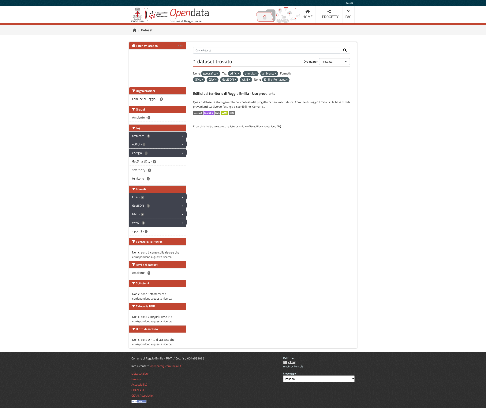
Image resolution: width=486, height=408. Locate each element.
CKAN (289, 362)
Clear (180, 45)
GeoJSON (208, 113)
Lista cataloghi (140, 373)
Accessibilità (139, 384)
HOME (308, 16)
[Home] (135, 30)
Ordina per (311, 61)
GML (217, 113)
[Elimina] (218, 73)
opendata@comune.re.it (165, 366)
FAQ (348, 16)
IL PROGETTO (329, 16)
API (249, 126)
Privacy (136, 379)
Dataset (147, 30)
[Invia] (345, 50)
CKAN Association (142, 395)
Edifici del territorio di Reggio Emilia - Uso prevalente (234, 93)
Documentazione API (268, 126)
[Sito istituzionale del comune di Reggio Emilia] (149, 15)
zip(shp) (198, 113)
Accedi (349, 3)
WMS (224, 113)
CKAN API (137, 390)
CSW (232, 113)
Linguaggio (289, 373)
